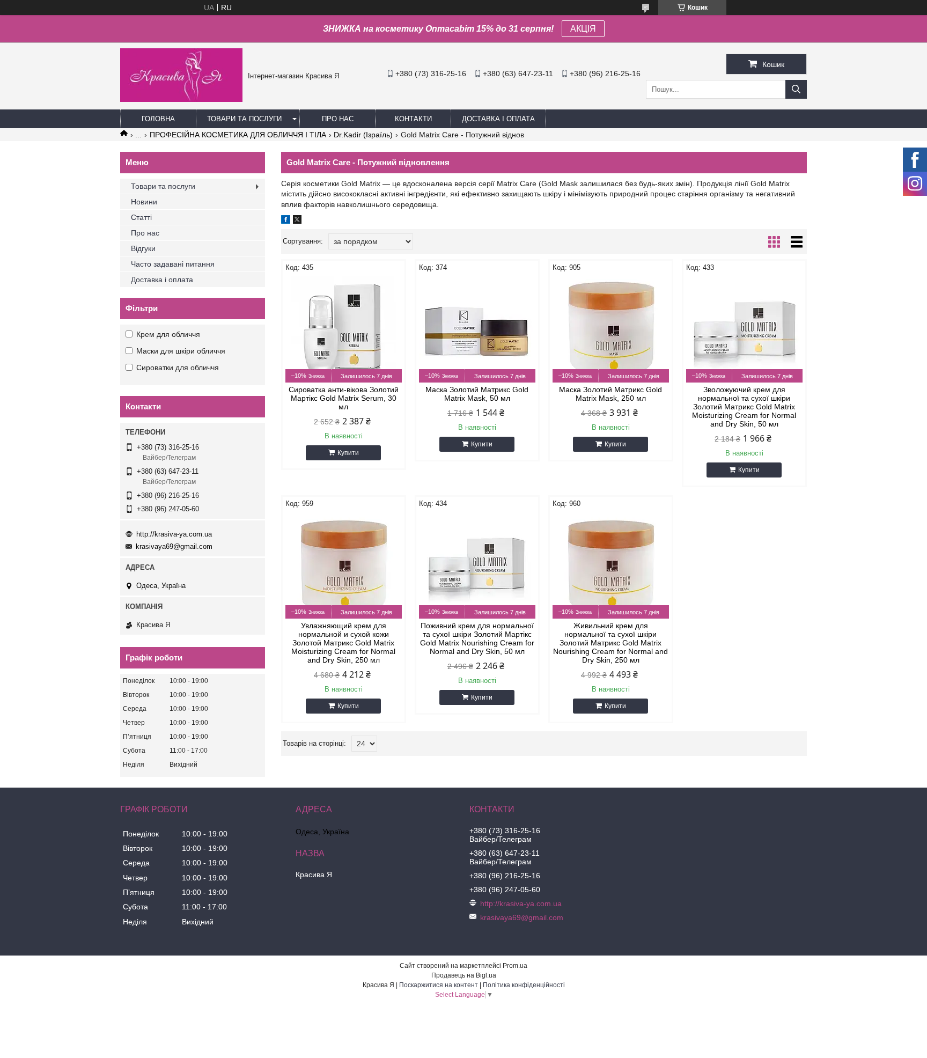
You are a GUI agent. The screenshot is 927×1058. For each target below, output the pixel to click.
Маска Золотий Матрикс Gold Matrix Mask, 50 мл (476, 393)
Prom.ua (515, 965)
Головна (158, 119)
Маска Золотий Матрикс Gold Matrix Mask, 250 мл (610, 393)
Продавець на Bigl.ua (463, 975)
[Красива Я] (181, 99)
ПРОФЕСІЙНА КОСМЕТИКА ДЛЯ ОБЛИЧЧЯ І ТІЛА (238, 134)
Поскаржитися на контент (438, 985)
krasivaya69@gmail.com (174, 546)
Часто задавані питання (173, 264)
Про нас (338, 119)
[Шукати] (796, 89)
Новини (144, 201)
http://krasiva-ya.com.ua (174, 534)
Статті (141, 217)
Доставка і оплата (498, 119)
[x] (297, 221)
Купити (348, 453)
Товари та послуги (244, 119)
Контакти (413, 119)
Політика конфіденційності (524, 985)
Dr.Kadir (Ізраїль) (363, 134)
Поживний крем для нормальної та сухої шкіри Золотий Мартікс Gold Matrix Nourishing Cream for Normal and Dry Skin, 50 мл (477, 638)
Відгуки (143, 248)
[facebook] (285, 221)
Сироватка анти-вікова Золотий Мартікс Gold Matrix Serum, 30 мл (344, 398)
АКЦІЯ (583, 28)
